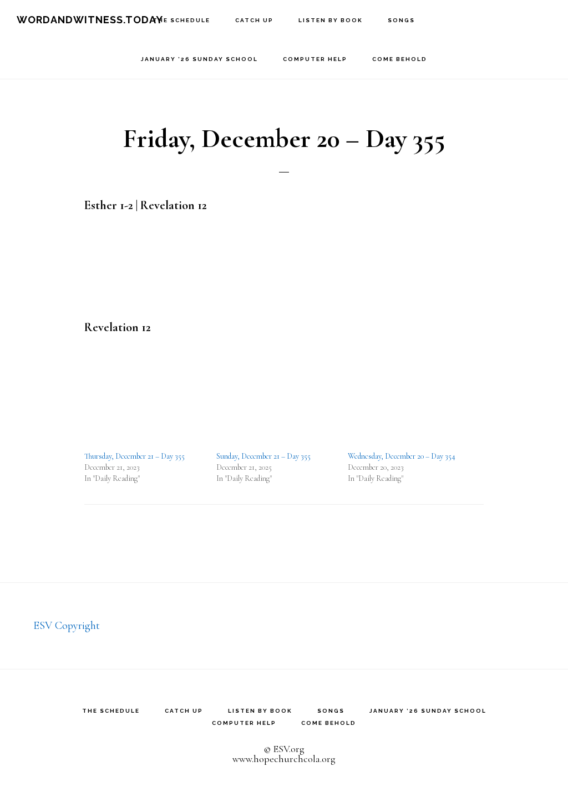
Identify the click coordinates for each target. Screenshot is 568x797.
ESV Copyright (66, 625)
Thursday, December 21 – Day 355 (134, 456)
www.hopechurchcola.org (284, 759)
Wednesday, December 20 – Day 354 (401, 456)
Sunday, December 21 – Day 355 (263, 456)
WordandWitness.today (90, 20)
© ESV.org (284, 749)
